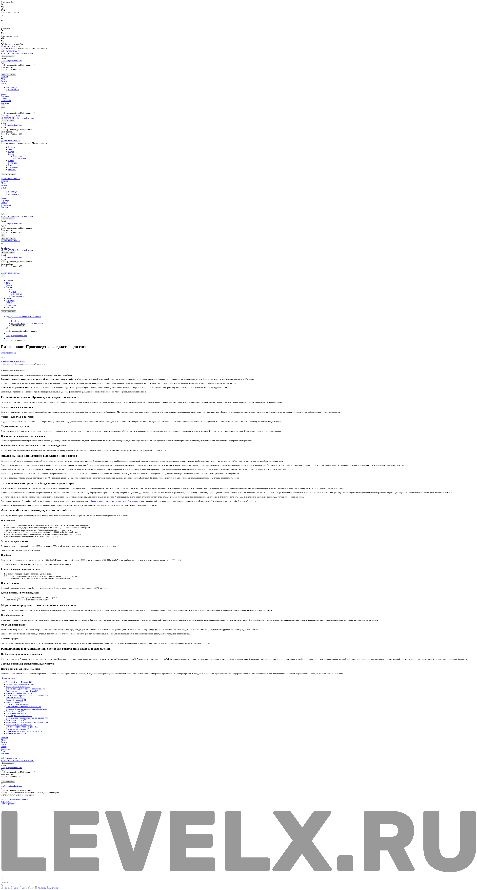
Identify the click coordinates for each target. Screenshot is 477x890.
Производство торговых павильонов (16, 756)
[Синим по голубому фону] (1, 20)
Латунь (4, 81)
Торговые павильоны (20, 704)
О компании (6, 101)
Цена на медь (11, 87)
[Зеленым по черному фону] (1, 26)
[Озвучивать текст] (2, 39)
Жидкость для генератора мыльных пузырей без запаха (113, 501)
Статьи (4, 98)
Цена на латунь (12, 90)
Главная (4, 76)
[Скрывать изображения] (2, 34)
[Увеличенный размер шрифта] (3, 10)
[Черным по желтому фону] (1, 23)
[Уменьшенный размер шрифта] (2, 4)
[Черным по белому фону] (1, 15)
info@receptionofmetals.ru (11, 60)
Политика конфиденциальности (14, 799)
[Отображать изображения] (2, 31)
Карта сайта (6, 801)
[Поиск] (3, 106)
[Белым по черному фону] (1, 18)
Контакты (5, 103)
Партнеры (5, 96)
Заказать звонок (8, 56)
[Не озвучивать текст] (2, 42)
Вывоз (3, 94)
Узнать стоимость (8, 74)
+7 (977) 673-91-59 (12, 51)
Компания (5, 749)
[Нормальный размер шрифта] (2, 7)
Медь (3, 79)
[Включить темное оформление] (3, 275)
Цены (3, 83)
